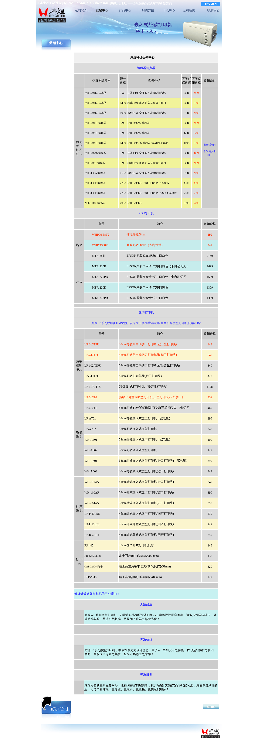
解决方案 (148, 10)
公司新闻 (189, 10)
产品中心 (125, 10)
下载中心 (169, 10)
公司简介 (81, 10)
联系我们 (213, 10)
